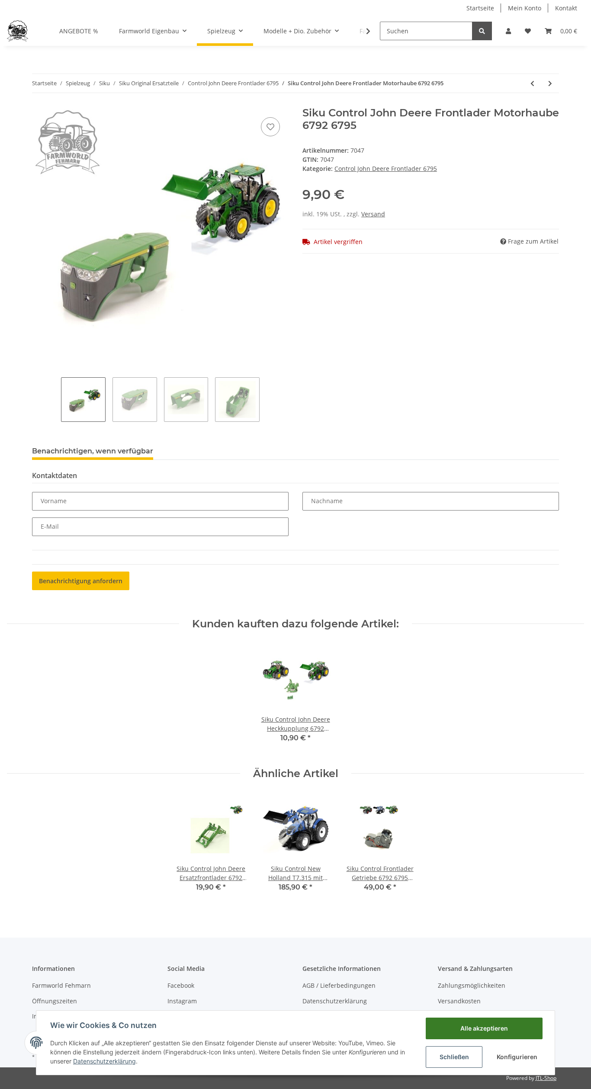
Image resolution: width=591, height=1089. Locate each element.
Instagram (182, 1001)
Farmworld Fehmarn (61, 985)
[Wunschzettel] (528, 31)
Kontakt (566, 8)
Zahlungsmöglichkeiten (471, 985)
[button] (508, 31)
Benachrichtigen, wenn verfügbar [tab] (92, 451)
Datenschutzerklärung (334, 1001)
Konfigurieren (517, 1056)
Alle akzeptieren (484, 1028)
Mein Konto (524, 8)
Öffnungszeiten (54, 1001)
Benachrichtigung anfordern (80, 581)
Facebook (180, 985)
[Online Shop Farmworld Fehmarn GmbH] (17, 30)
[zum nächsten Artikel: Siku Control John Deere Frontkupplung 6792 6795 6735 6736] (550, 83)
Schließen (454, 1056)
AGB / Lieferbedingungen (339, 985)
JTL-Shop (546, 1078)
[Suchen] (482, 31)
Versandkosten (459, 1001)
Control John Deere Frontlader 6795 (385, 168)
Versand (373, 214)
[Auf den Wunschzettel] (270, 126)
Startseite (480, 8)
